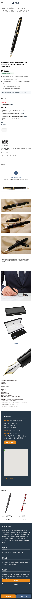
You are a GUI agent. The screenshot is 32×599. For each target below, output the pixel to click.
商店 (4, 8)
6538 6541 (24, 574)
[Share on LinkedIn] (16, 155)
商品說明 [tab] (3, 164)
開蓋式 (6, 149)
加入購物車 (8, 596)
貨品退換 (11, 536)
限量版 (21, 552)
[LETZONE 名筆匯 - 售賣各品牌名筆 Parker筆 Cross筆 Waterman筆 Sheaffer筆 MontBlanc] (16, 3)
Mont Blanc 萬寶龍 (16, 148)
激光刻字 (4, 562)
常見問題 (8, 564)
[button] (2, 2)
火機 (12, 552)
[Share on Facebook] (5, 155)
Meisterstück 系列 (20, 10)
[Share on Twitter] (8, 155)
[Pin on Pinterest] (13, 155)
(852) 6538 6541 (15, 431)
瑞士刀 (9, 552)
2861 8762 (10, 576)
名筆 (3, 552)
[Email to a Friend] (10, 155)
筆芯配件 (16, 552)
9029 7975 (11, 574)
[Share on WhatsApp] (2, 155)
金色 (4, 149)
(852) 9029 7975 (14, 433)
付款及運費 (25, 562)
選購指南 (13, 564)
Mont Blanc (6, 152)
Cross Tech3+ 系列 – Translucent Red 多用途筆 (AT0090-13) (24, 517)
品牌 (6, 552)
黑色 (9, 149)
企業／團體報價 (11, 562)
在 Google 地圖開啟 (9, 478)
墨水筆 (22, 148)
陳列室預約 (10, 442)
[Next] (31, 507)
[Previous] (1, 507)
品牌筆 (12, 8)
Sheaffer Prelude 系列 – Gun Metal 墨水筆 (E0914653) (8, 517)
